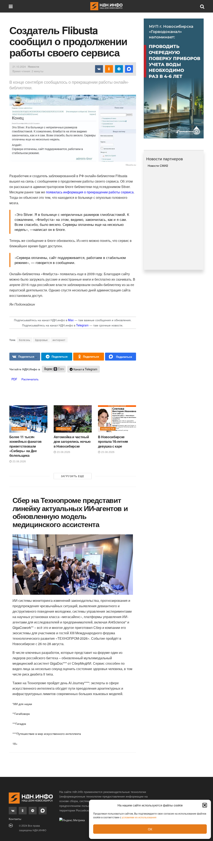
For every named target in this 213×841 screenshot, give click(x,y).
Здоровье (41, 340)
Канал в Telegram (85, 369)
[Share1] (24, 357)
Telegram (82, 325)
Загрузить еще (72, 476)
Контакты (15, 819)
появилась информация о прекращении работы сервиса (89, 192)
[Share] (56, 357)
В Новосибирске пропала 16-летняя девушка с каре (113, 441)
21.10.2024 (19, 66)
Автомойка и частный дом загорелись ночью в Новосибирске (72, 441)
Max (71, 320)
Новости (33, 66)
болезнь (24, 340)
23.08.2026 (19, 461)
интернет (59, 340)
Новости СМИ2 (158, 165)
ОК (150, 829)
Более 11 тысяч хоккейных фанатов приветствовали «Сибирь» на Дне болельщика (25, 446)
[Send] (120, 357)
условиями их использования (139, 817)
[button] (205, 805)
